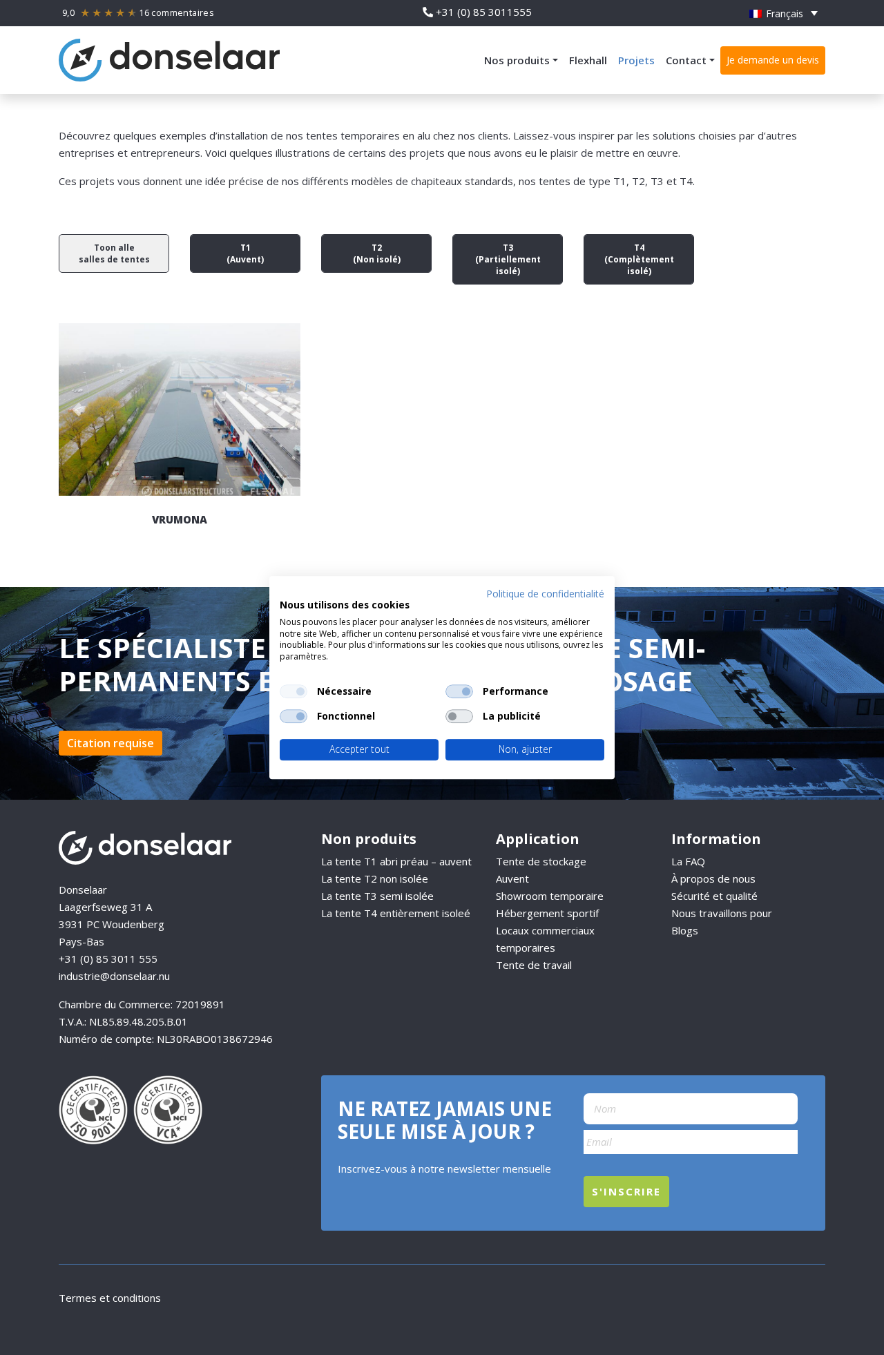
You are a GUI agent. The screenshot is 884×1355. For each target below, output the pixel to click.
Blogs (684, 930)
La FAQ (688, 861)
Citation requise (110, 743)
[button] (783, 13)
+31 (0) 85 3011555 (484, 12)
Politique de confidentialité (545, 593)
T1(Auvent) (245, 253)
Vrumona (179, 519)
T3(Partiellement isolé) (508, 259)
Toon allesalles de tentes (114, 253)
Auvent (512, 878)
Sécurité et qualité (714, 896)
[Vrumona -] (179, 409)
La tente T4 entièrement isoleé (395, 913)
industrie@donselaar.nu (114, 976)
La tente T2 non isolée (374, 878)
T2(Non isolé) (377, 253)
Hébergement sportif (547, 913)
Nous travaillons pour (721, 913)
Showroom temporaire (550, 896)
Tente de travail (534, 965)
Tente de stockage (541, 861)
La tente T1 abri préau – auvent (396, 861)
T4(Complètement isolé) (639, 259)
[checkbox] (293, 691)
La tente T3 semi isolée (377, 896)
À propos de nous (713, 878)
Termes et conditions (110, 1298)
